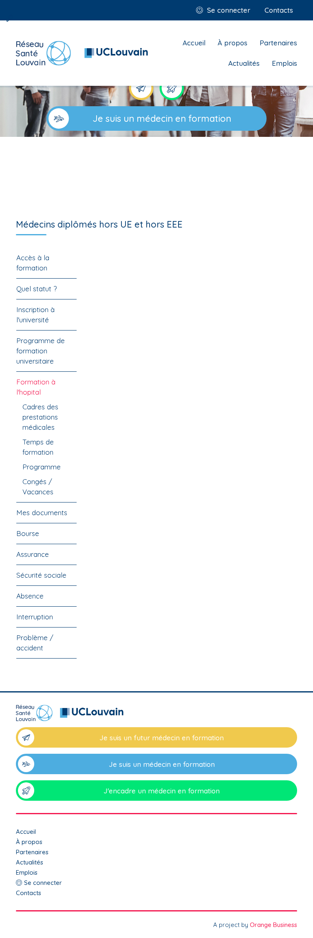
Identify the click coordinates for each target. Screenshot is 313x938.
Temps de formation (38, 447)
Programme (41, 466)
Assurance (32, 554)
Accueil (194, 42)
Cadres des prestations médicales (40, 416)
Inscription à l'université (35, 314)
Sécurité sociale (41, 575)
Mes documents (41, 512)
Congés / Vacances (37, 486)
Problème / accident (34, 642)
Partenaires (278, 42)
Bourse (27, 533)
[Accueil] (156, 716)
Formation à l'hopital (35, 386)
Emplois (284, 63)
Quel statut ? (36, 288)
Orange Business (273, 925)
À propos (232, 42)
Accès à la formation (32, 262)
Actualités (244, 63)
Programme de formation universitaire (40, 350)
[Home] (82, 53)
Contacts (279, 10)
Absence (30, 596)
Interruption (34, 616)
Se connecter (228, 10)
